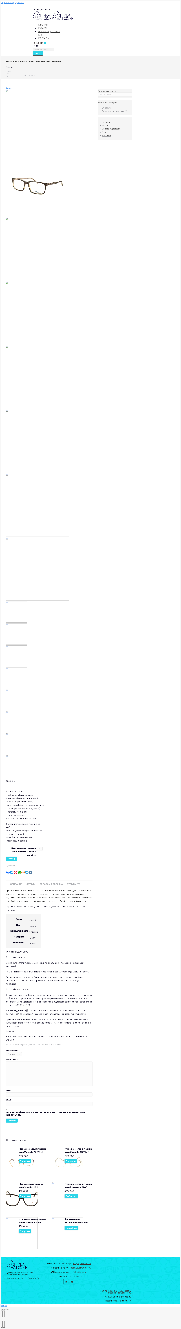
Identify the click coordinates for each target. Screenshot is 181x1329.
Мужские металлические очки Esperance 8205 (78, 1186)
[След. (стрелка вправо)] (4, 1314)
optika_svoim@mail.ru (80, 1268)
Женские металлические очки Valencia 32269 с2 (32, 1151)
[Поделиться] (4, 1309)
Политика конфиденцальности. (115, 1291)
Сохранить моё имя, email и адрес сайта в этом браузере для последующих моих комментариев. (45, 1114)
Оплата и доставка (51, 884)
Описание (16, 884)
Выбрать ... (71, 1196)
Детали (30, 884)
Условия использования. (119, 1293)
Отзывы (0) (73, 884)
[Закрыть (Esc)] (2, 1309)
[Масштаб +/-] (8, 1309)
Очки (15, 866)
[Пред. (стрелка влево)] (2, 1314)
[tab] (16, 883)
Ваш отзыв (12, 1060)
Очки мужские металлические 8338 (76, 1221)
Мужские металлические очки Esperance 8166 (32, 1221)
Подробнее (71, 1228)
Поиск (130, 95)
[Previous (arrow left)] (2, 1324)
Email (9, 1100)
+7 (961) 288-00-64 (82, 1263)
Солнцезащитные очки (113, 111)
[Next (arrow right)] (4, 1324)
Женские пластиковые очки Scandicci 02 (31, 1186)
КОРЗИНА (39, 43)
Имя (8, 1091)
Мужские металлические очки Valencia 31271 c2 (78, 1151)
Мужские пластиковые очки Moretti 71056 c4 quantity (23, 851)
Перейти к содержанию (12, 2)
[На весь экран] (6, 1309)
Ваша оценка (13, 1050)
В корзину (11, 859)
